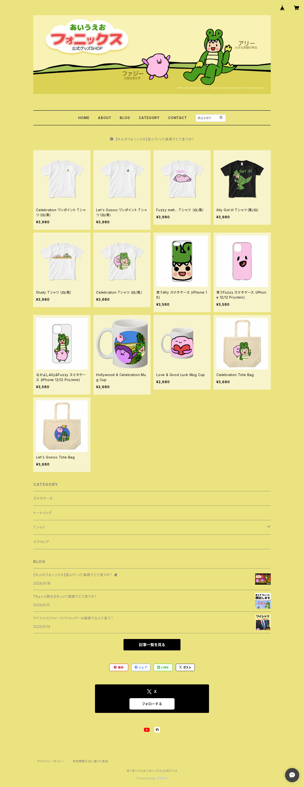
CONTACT (177, 118)
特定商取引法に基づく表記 (90, 761)
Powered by (147, 778)
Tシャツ (39, 527)
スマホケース (43, 498)
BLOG (125, 118)
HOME (83, 118)
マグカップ (41, 542)
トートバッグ (42, 513)
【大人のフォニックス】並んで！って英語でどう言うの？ (154, 139)
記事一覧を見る (152, 644)
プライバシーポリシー (51, 761)
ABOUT (104, 118)
